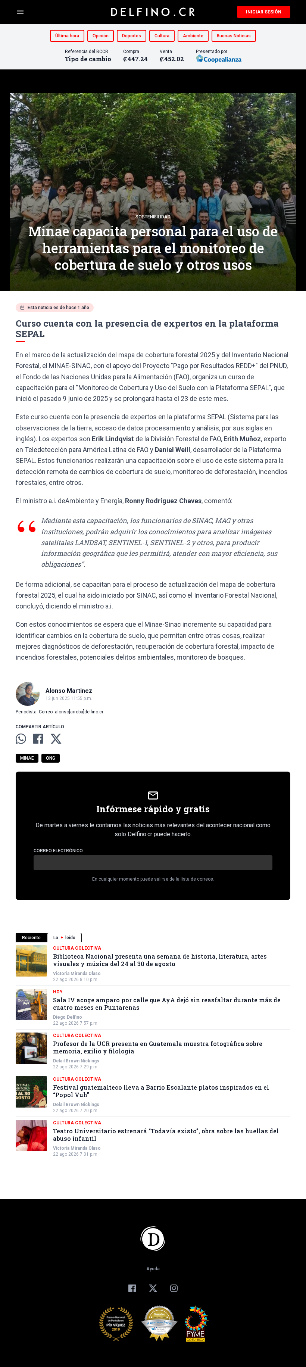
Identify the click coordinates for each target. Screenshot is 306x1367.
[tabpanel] (153, 1051)
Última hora (67, 35)
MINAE (27, 758)
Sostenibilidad (153, 216)
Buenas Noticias (234, 35)
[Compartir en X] (56, 739)
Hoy (58, 991)
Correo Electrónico (58, 850)
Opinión (101, 35)
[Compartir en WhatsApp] (21, 739)
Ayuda (153, 1268)
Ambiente (193, 35)
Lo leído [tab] (64, 937)
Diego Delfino (67, 1017)
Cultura (161, 35)
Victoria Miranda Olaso (77, 973)
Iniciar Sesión (263, 12)
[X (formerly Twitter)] (153, 1288)
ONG (50, 758)
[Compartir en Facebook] (38, 739)
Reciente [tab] (31, 937)
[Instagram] (173, 1288)
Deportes (131, 35)
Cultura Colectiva (77, 948)
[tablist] (153, 937)
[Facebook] (132, 1288)
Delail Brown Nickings (76, 1061)
